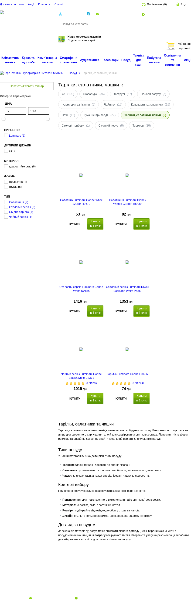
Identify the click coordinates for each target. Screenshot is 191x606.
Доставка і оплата (12, 4)
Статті (59, 4)
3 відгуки (92, 383)
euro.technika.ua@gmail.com (118, 14)
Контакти (44, 4)
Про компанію (9, 588)
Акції (31, 4)
